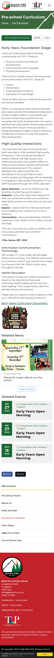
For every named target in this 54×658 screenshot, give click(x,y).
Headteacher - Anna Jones (14, 600)
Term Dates (8, 525)
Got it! (45, 654)
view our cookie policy (15, 656)
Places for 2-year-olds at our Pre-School (23, 379)
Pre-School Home (11, 495)
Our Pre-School (20, 23)
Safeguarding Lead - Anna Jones (17, 610)
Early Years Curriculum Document (24, 303)
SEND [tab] (37, 38)
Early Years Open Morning (30, 413)
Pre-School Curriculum (13, 518)
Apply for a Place (11, 533)
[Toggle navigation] (49, 5)
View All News (27, 389)
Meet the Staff (9, 510)
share (8, 474)
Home (5, 23)
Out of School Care (12, 540)
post (21, 474)
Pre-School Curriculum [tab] (17, 38)
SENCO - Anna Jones (12, 605)
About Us (7, 503)
